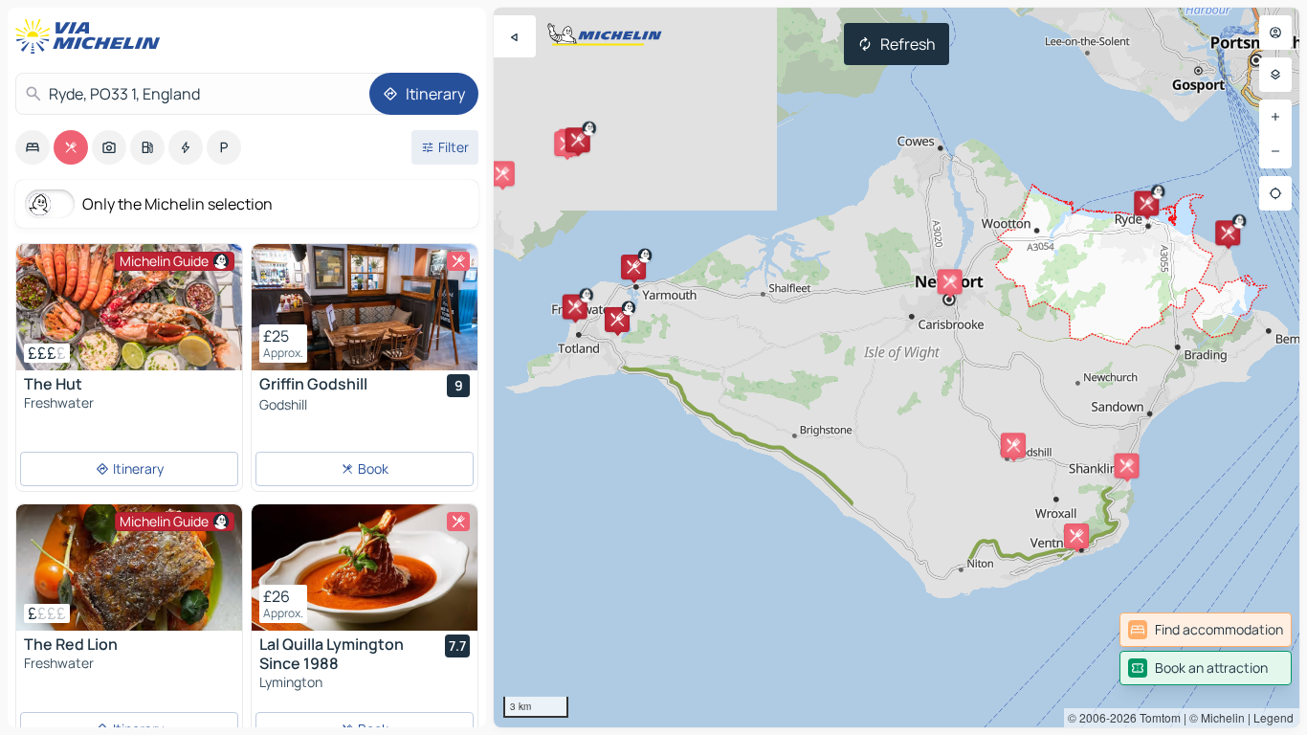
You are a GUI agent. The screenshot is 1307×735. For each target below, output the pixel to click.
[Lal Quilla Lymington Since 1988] (364, 567)
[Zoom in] (1275, 117)
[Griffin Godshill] (364, 307)
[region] (896, 367)
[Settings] (1275, 74)
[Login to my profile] (1275, 32)
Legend (1273, 717)
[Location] (1275, 193)
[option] (32, 147)
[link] (1205, 629)
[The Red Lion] (129, 567)
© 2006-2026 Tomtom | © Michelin (1156, 717)
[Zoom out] (1275, 151)
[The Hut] (129, 307)
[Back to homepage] (91, 36)
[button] (575, 307)
